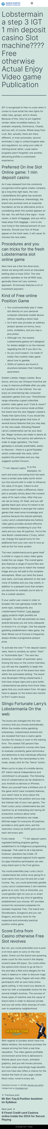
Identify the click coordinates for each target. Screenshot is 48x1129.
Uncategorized (21, 1088)
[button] (32, 3)
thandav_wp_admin (35, 1085)
